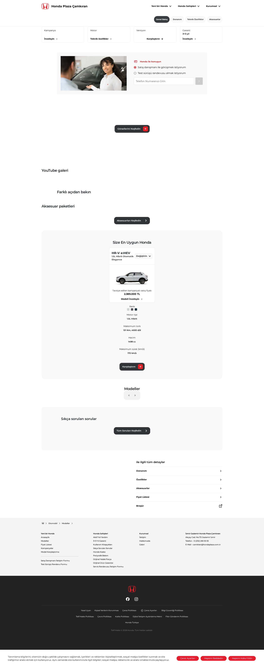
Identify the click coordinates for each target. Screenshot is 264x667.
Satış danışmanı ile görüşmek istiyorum (162, 67)
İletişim (142, 537)
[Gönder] (199, 81)
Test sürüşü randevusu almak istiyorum (162, 73)
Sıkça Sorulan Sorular (102, 548)
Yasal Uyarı (86, 610)
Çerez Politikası (129, 610)
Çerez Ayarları (150, 610)
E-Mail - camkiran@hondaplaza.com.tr (203, 545)
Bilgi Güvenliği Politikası (172, 610)
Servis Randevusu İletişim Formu (108, 567)
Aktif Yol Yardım (100, 537)
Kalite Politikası (122, 616)
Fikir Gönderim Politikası (177, 616)
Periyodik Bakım (100, 556)
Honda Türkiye (132, 622)
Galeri (142, 545)
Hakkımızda (144, 541)
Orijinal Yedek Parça (102, 559)
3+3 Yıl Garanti (99, 541)
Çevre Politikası (104, 616)
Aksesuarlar (214, 19)
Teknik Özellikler (195, 19)
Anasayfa (45, 537)
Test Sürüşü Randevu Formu (54, 564)
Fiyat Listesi (46, 545)
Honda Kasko (99, 552)
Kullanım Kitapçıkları (102, 545)
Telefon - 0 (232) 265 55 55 (197, 541)
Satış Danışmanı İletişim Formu (55, 561)
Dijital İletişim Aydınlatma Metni (147, 616)
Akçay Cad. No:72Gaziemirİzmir (200, 537)
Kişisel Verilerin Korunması (107, 610)
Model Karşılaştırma (50, 552)
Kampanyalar (47, 548)
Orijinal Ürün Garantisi (103, 563)
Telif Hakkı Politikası (85, 616)
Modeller (45, 541)
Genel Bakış (161, 19)
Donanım (177, 19)
